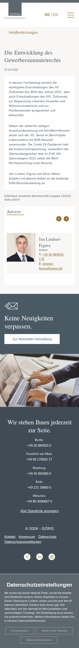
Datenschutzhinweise (39, 640)
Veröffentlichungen (23, 32)
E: (40, 264)
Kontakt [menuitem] (9, 536)
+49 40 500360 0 (39, 473)
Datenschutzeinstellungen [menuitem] (22, 542)
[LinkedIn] (39, 563)
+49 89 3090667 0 (39, 501)
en (55, 15)
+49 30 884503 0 (39, 445)
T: (40, 254)
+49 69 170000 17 (39, 459)
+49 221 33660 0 (39, 487)
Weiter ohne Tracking (54, 630)
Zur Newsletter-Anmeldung (32, 339)
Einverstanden (19, 630)
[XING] (27, 563)
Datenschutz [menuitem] (47, 536)
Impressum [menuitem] (27, 536)
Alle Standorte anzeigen (39, 511)
